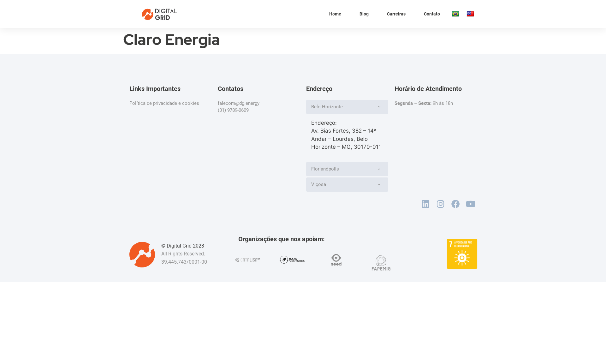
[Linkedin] (425, 204)
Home (335, 13)
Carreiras (396, 13)
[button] (347, 107)
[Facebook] (455, 204)
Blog (364, 13)
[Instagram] (441, 204)
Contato (432, 13)
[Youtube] (471, 204)
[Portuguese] (456, 14)
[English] (470, 14)
